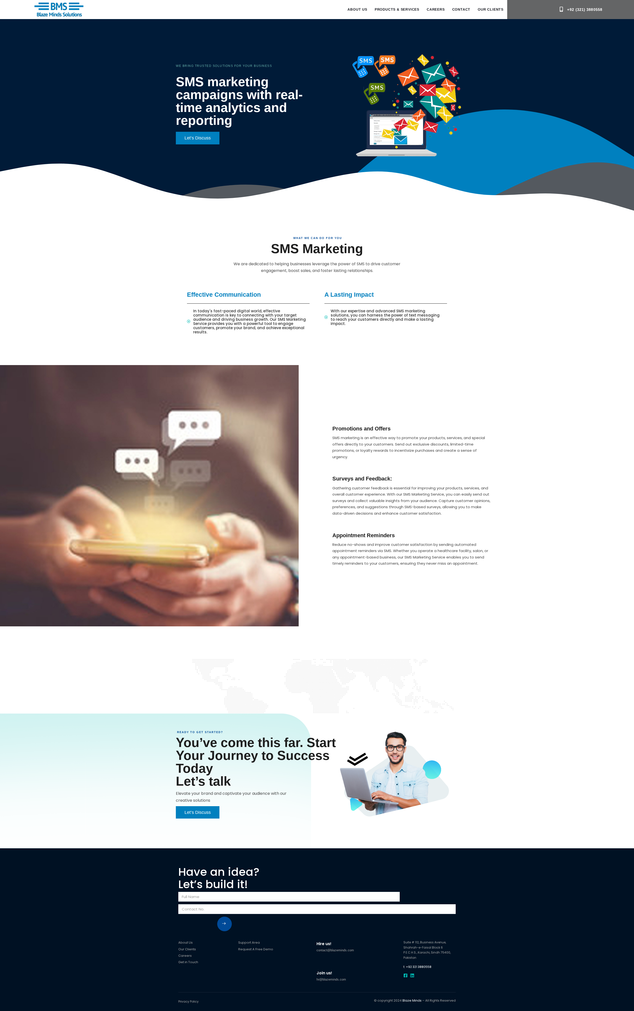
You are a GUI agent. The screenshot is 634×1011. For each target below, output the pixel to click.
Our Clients (490, 9)
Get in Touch (188, 962)
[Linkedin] (412, 975)
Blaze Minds (412, 1000)
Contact (461, 9)
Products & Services (397, 9)
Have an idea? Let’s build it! (219, 878)
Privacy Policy (188, 1001)
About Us (357, 9)
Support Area (249, 942)
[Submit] (224, 924)
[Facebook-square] (405, 975)
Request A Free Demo (255, 949)
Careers (436, 9)
